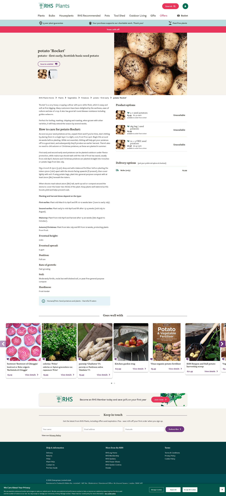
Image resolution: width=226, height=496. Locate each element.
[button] (111, 383)
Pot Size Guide (51, 467)
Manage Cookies (156, 490)
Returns (49, 455)
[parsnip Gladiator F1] (95, 342)
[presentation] (222, 344)
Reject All (173, 490)
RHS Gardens (111, 458)
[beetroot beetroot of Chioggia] (23, 342)
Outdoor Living (137, 15)
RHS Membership (112, 455)
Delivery (49, 452)
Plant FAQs (50, 461)
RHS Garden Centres (113, 464)
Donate (108, 467)
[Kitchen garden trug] (131, 342)
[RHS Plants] (54, 6)
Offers (163, 15)
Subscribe (174, 429)
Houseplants (66, 15)
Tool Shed (119, 15)
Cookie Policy (170, 458)
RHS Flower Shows (113, 461)
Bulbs (52, 15)
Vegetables (72, 97)
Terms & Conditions (172, 452)
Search (168, 6)
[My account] (185, 6)
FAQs (48, 458)
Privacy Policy (55, 435)
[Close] (222, 489)
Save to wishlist (46, 64)
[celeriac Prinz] (59, 342)
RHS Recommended (89, 15)
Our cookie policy (110, 493)
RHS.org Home (111, 452)
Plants (41, 15)
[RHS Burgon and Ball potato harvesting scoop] (202, 342)
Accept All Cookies (190, 490)
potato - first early (101, 97)
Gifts (153, 15)
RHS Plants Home (46, 97)
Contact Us (50, 464)
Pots (107, 15)
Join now (159, 399)
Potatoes (85, 97)
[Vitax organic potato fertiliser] (166, 342)
